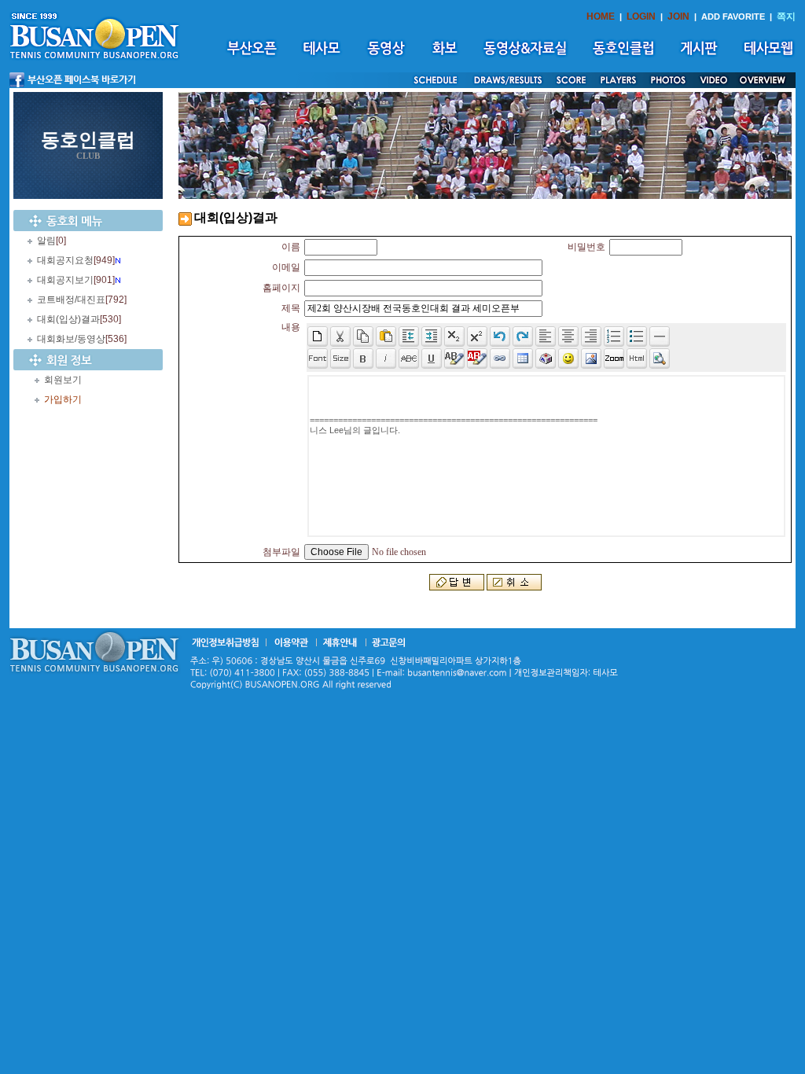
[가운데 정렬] (568, 336)
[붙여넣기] (386, 336)
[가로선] (659, 336)
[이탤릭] (386, 358)
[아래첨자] (477, 336)
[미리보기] (659, 358)
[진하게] (363, 358)
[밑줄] (431, 358)
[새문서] (317, 336)
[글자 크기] (340, 358)
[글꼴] (317, 358)
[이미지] (591, 358)
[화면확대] (614, 358)
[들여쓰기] (431, 336)
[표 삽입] (523, 358)
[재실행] (523, 336)
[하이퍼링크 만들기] (500, 358)
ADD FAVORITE (733, 16)
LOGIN (641, 16)
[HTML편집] (637, 358)
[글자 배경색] (477, 358)
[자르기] (340, 336)
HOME (600, 16)
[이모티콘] (568, 358)
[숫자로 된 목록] (614, 336)
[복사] (363, 336)
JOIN (678, 16)
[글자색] (454, 358)
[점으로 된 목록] (637, 336)
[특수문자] (545, 358)
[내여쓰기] (409, 336)
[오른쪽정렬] (591, 336)
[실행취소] (500, 336)
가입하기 (63, 399)
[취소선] (409, 358)
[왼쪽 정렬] (545, 336)
